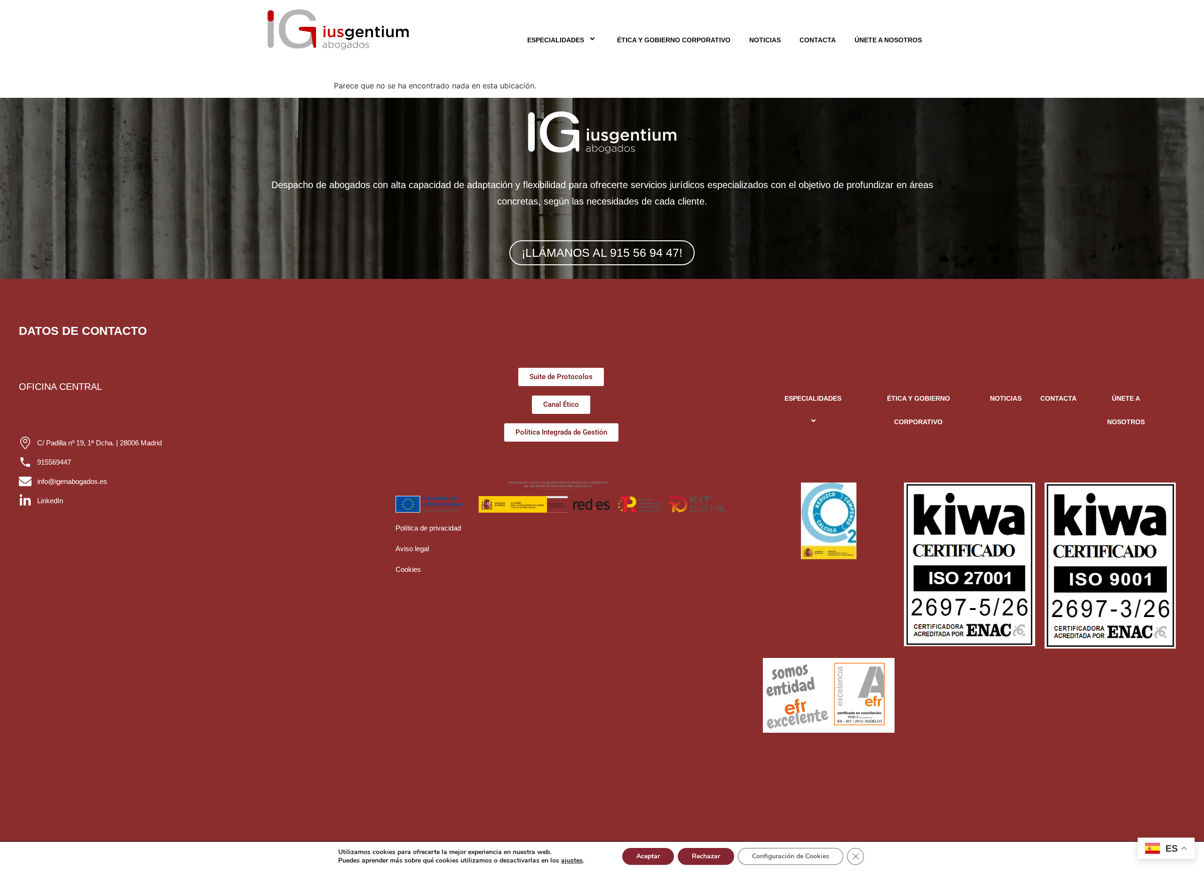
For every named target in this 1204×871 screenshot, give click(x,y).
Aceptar (648, 856)
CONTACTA (818, 40)
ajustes (572, 860)
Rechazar (706, 856)
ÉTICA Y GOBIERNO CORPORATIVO (673, 40)
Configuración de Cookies (790, 856)
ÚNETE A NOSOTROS (888, 40)
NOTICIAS (765, 40)
